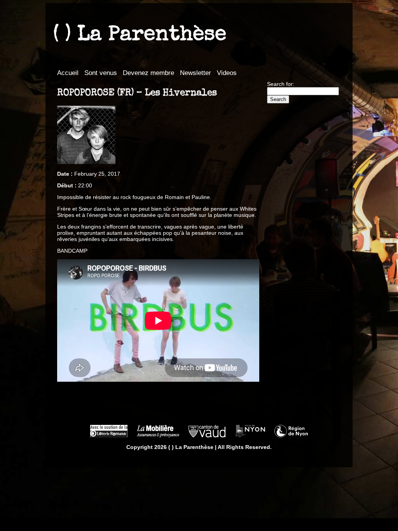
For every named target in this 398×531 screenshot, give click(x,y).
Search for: (280, 84)
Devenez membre (148, 73)
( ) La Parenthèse (139, 35)
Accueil (68, 73)
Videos (227, 73)
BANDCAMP (72, 251)
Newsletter (195, 73)
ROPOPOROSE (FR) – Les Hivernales (137, 93)
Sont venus (100, 73)
